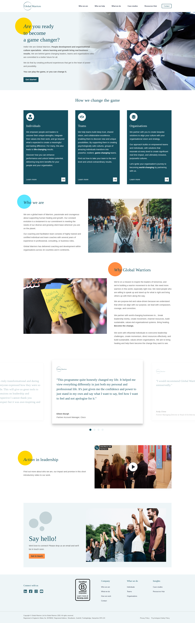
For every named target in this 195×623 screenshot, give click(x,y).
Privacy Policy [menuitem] (145, 618)
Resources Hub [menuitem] (159, 591)
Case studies (133, 6)
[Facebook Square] (30, 591)
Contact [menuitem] (104, 601)
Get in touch (37, 556)
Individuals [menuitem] (131, 587)
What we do (116, 6)
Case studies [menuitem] (158, 587)
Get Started (31, 79)
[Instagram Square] (36, 591)
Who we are (83, 6)
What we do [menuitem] (105, 591)
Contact (166, 6)
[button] (90, 430)
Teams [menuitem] (129, 591)
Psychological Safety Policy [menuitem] (160, 618)
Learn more (31, 179)
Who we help (100, 6)
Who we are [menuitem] (105, 587)
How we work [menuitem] (106, 596)
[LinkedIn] (25, 591)
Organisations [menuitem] (132, 596)
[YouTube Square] (41, 591)
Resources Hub (151, 6)
